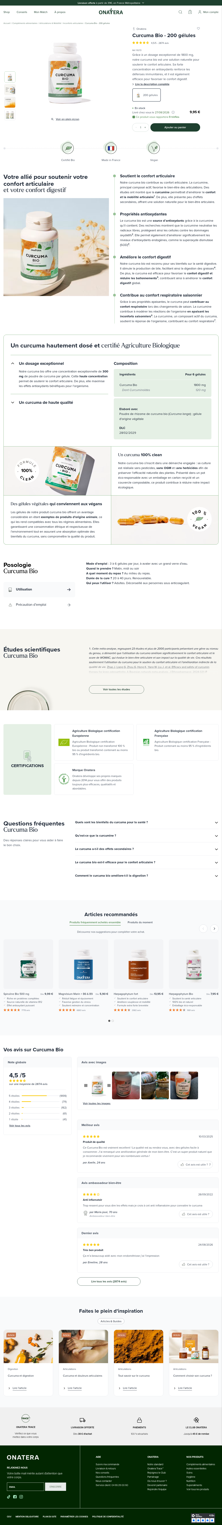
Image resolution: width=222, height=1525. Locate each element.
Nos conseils (102, 1472)
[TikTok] (8, 1496)
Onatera (141, 29)
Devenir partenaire (157, 1485)
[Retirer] (135, 127)
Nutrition (190, 1480)
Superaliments (194, 1485)
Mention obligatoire (27, 1516)
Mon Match (41, 12)
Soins (189, 1472)
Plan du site (49, 1516)
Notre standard (155, 1464)
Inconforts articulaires (73, 23)
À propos (59, 12)
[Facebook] (15, 1496)
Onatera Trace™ (155, 1468)
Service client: (112, 1485)
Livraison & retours (106, 1468)
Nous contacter (104, 1480)
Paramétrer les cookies (74, 1516)
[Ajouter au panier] (46, 981)
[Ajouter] (146, 127)
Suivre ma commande (107, 1464)
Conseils (22, 12)
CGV (9, 1516)
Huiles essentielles (196, 1468)
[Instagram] (21, 1496)
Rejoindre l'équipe (156, 1489)
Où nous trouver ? (157, 1480)
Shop (6, 12)
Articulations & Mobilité (50, 23)
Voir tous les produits (197, 1489)
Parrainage (153, 1476)
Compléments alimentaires (24, 23)
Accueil (6, 23)
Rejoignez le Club (156, 1472)
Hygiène (190, 1476)
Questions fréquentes (107, 1476)
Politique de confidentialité (108, 1516)
